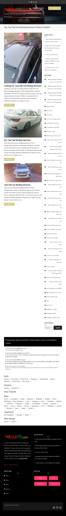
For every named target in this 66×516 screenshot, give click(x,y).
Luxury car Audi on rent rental (53, 225)
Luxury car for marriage (52, 238)
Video (7, 493)
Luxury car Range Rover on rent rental (55, 261)
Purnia (12, 406)
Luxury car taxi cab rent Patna (53, 277)
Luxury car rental (50, 266)
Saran (43, 406)
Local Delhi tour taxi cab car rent (55, 220)
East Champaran (18, 401)
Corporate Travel (50, 131)
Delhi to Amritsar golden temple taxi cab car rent (56, 148)
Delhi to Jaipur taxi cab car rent (53, 180)
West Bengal (9, 418)
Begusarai (30, 399)
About (7, 480)
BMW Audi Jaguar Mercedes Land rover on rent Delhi (55, 81)
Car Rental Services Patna (52, 123)
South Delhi (16, 381)
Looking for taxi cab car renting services (22, 86)
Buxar (54, 399)
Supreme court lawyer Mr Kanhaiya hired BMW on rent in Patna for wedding (52, 61)
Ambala (6, 388)
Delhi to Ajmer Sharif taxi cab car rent (54, 141)
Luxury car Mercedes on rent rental (55, 250)
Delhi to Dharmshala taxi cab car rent (55, 168)
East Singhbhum (9, 415)
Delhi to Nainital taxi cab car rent (55, 199)
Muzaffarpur (36, 404)
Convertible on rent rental (52, 127)
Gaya (27, 401)
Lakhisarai (9, 404)
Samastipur (35, 406)
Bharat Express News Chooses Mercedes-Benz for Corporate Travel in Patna (52, 48)
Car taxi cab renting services (17, 140)
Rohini (52, 379)
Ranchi (27, 415)
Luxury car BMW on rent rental (53, 229)
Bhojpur (47, 399)
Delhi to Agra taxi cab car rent (53, 135)
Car (53, 478)
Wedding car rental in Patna (53, 317)
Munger (27, 404)
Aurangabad (14, 399)
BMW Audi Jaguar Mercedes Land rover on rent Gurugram (54, 87)
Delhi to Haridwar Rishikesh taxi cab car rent (54, 175)
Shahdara (7, 381)
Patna (6, 406)
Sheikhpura (50, 406)
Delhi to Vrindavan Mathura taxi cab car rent (54, 213)
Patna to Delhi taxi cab (51, 296)
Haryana (7, 385)
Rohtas (19, 406)
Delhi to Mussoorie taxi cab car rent (54, 193)
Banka (22, 399)
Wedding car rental (51, 313)
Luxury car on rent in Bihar (52, 255)
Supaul (23, 408)
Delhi (6, 376)
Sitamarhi (9, 408)
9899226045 (38, 8)
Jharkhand (9, 412)
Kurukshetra (15, 388)
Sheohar (59, 406)
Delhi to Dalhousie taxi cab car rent (54, 161)
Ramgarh (19, 415)
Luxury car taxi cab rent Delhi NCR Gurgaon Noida (55, 272)
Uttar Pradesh (10, 391)
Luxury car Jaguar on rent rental (56, 243)
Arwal (6, 399)
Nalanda (45, 404)
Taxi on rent (49, 305)
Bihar (6, 396)
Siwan (17, 408)
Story (47, 301)
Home (7, 475)
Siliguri (13, 421)
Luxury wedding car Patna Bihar (54, 288)
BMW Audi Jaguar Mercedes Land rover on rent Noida (55, 94)
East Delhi (14, 379)
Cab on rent (49, 115)
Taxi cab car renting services (17, 185)
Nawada (53, 404)
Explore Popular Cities (11, 465)
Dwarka (6, 379)
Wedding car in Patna (51, 309)
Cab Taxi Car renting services (53, 119)
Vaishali (30, 408)
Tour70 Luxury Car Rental (15, 15)
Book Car (40, 478)
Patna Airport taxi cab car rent (53, 292)
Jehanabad (50, 401)
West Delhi (25, 381)
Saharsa (26, 406)
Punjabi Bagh (44, 379)
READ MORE (8, 105)
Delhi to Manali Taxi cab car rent (55, 186)
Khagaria (59, 401)
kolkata (6, 421)
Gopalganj (35, 401)
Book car (55, 8)
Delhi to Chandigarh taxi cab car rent (55, 155)
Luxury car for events (51, 233)
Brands (54, 484)
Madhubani (18, 404)
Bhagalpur (39, 399)
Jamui (42, 401)
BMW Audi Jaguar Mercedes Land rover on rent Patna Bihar (54, 101)
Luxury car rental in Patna (52, 54)
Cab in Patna (49, 110)
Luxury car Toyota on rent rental (55, 283)
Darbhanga (7, 401)
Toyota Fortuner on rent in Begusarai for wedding (48, 463)
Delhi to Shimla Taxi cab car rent (55, 206)
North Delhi (24, 379)
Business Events (50, 106)
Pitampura (34, 379)
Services (40, 484)
